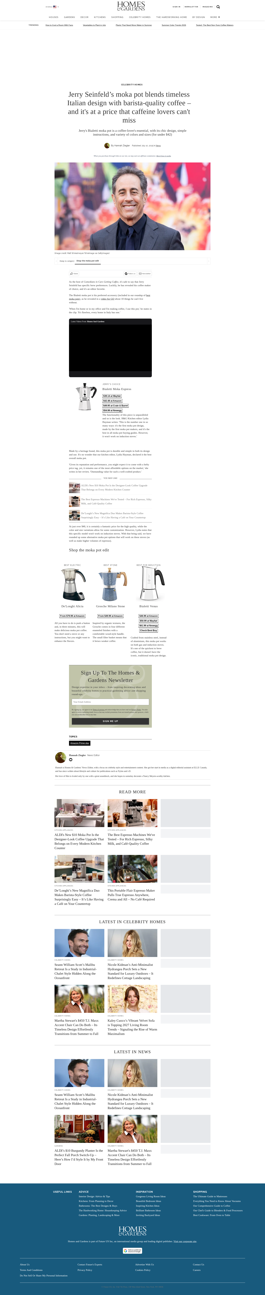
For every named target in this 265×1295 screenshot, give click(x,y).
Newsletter (146, 274)
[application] (110, 348)
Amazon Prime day (79, 743)
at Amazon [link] (112, 401)
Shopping (117, 17)
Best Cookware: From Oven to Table (211, 1215)
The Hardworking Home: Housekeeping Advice (103, 1210)
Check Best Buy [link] (148, 630)
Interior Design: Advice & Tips (94, 1196)
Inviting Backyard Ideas (148, 1215)
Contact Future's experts (90, 1264)
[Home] (44, 17)
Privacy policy (85, 1270)
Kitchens (100, 17)
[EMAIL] (71, 759)
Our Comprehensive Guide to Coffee (211, 1205)
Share (76, 274)
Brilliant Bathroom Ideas (148, 1210)
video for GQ (107, 298)
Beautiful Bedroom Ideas (148, 1201)
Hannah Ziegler (122, 145)
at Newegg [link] (112, 410)
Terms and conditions (31, 1270)
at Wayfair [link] (112, 396)
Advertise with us (144, 1264)
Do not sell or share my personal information (43, 1275)
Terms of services (99, 710)
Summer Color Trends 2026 (174, 25)
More (214, 17)
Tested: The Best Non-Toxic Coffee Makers (214, 25)
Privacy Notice (136, 710)
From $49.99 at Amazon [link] (110, 616)
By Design (199, 17)
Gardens (69, 17)
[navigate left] (56, 261)
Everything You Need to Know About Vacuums (217, 1201)
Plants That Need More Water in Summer (134, 25)
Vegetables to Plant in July (94, 25)
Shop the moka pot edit (87, 260)
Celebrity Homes (140, 17)
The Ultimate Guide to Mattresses (210, 1196)
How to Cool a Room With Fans (59, 25)
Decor (85, 17)
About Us (25, 1264)
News (158, 146)
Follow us (131, 274)
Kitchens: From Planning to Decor (96, 1201)
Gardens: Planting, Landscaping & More (99, 1215)
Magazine (208, 7)
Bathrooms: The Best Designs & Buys (98, 1205)
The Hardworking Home (171, 17)
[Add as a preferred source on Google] (132, 1251)
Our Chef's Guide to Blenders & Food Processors (218, 1210)
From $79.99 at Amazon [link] (72, 616)
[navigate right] (208, 261)
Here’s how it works (163, 156)
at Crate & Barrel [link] (115, 405)
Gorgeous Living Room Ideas (151, 1196)
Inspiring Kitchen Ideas (147, 1205)
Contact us (198, 1264)
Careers (197, 1270)
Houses (54, 17)
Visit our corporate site (184, 1241)
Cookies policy (142, 1270)
